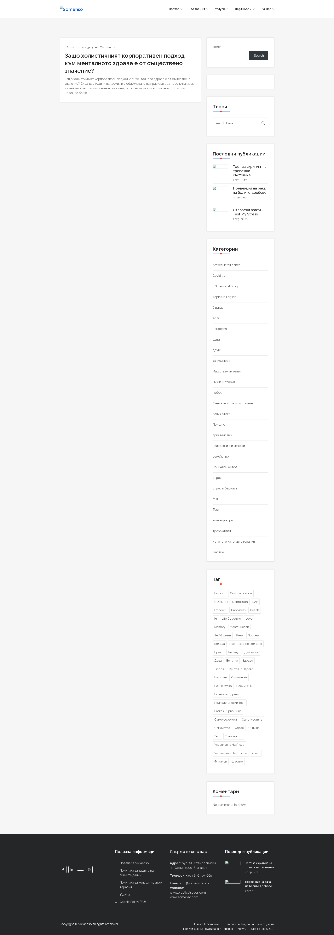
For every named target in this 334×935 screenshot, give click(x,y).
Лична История (224, 382)
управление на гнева (229, 744)
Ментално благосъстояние (233, 403)
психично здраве (226, 694)
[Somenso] (84, 9)
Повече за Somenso (134, 863)
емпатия (232, 660)
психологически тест (229, 702)
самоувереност (225, 719)
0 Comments (106, 47)
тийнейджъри (223, 520)
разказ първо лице (227, 711)
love (249, 618)
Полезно (219, 424)
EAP (255, 602)
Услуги (220, 9)
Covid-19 (219, 276)
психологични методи (229, 446)
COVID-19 (221, 602)
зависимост (221, 361)
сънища (254, 728)
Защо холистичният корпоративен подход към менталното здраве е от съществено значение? (125, 63)
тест (217, 736)
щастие (218, 552)
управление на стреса (230, 753)
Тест (216, 509)
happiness (238, 610)
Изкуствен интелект (228, 371)
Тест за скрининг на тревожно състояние (249, 171)
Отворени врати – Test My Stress (248, 212)
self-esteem (222, 635)
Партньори (243, 9)
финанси (220, 761)
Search (217, 46)
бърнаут (219, 307)
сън (215, 499)
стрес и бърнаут (225, 488)
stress (239, 635)
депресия (220, 329)
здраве (248, 660)
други (217, 350)
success (254, 635)
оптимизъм (239, 677)
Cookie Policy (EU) (133, 902)
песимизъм (244, 686)
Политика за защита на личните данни (249, 924)
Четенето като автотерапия (234, 541)
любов (217, 392)
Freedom (220, 610)
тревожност (222, 531)
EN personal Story (226, 286)
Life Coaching (231, 618)
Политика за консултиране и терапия (208, 928)
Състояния (197, 9)
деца (216, 339)
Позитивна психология (245, 644)
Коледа (219, 644)
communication (241, 593)
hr (215, 618)
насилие (220, 677)
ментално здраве (241, 669)
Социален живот (225, 467)
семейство (221, 456)
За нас (266, 9)
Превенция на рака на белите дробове (250, 190)
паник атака (221, 414)
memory (219, 627)
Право (218, 652)
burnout (219, 593)
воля (216, 318)
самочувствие (252, 719)
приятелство (222, 435)
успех (256, 753)
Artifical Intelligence (226, 265)
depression (240, 602)
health (254, 610)
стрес (217, 478)
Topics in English (224, 297)
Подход (174, 9)
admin (71, 47)
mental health (239, 627)
